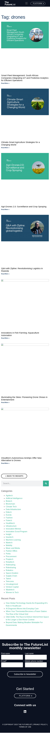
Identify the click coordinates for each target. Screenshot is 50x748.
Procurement (11, 556)
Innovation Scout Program (16, 532)
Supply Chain (11, 576)
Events (9, 515)
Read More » (5, 83)
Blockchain (10, 504)
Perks (8, 554)
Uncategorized (12, 584)
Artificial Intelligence (14, 498)
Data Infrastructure (13, 509)
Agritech (9, 496)
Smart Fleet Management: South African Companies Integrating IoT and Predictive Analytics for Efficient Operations (24, 78)
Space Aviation (12, 573)
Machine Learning (13, 540)
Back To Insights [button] (15, 476)
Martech (9, 543)
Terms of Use (25, 727)
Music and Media (13, 548)
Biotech (9, 501)
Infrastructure (11, 526)
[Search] (46, 483)
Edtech (9, 512)
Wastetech (10, 590)
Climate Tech (11, 507)
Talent (8, 579)
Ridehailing (10, 565)
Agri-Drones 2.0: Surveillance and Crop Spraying (23, 206)
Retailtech (10, 562)
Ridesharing (11, 567)
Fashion (9, 518)
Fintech (9, 520)
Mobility (9, 545)
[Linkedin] (25, 711)
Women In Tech (12, 592)
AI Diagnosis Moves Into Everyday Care (22, 609)
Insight (8, 534)
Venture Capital (12, 587)
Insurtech (9, 537)
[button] (26, 3)
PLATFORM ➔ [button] (38, 3)
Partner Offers (11, 551)
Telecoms (10, 581)
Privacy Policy (40, 724)
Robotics (9, 570)
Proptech (9, 559)
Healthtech (10, 523)
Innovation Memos (13, 529)
